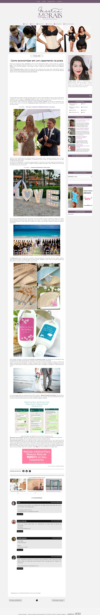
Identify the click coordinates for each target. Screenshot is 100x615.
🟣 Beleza (25, 24)
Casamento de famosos (73, 104)
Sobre (44, 1)
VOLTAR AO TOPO (50, 614)
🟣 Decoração (57, 24)
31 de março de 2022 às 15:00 (56, 556)
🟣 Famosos (49, 24)
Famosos (84, 110)
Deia (18, 557)
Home (38, 1)
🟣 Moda (32, 24)
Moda (83, 112)
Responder (20, 514)
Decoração (85, 107)
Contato (59, 1)
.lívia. (18, 502)
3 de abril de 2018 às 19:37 (56, 538)
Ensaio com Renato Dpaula (74, 108)
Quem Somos (51, 1)
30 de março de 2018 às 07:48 (56, 502)
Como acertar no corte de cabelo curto (83, 120)
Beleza (83, 103)
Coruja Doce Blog (22, 547)
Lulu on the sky (22, 521)
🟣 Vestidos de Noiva (68, 24)
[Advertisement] (37, 85)
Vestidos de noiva (74, 112)
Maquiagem (73, 110)
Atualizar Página (61, 614)
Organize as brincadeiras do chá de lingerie (82, 146)
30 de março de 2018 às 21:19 (56, 520)
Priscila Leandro (22, 538)
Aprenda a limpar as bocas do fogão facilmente (81, 137)
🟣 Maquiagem (40, 24)
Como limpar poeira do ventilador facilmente (82, 129)
